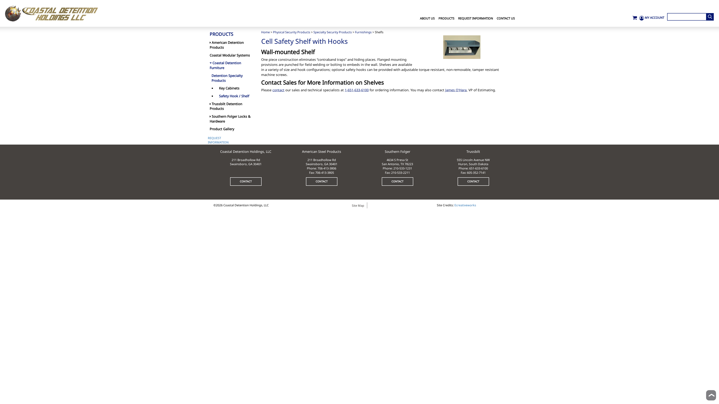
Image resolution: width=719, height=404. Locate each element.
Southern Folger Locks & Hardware (230, 118)
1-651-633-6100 (357, 90)
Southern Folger (397, 151)
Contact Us (506, 18)
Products (446, 18)
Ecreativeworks (465, 205)
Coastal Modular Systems (230, 55)
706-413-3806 (327, 168)
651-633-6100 (478, 168)
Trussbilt (473, 151)
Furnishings (363, 32)
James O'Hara (456, 90)
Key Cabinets (229, 88)
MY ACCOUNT (654, 18)
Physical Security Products (291, 32)
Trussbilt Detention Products (226, 106)
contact (278, 90)
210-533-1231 (402, 168)
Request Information (475, 18)
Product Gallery (222, 129)
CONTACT (246, 181)
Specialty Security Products (332, 32)
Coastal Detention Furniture (225, 65)
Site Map (358, 205)
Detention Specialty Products (227, 78)
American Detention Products (227, 45)
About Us (427, 18)
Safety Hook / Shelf (234, 96)
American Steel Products (321, 151)
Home (265, 32)
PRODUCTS (221, 34)
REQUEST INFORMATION (218, 140)
